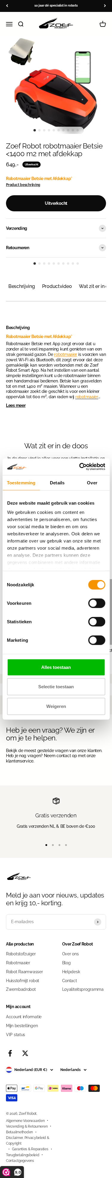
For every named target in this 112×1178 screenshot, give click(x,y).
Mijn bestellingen (22, 1025)
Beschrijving (21, 286)
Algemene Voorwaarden (25, 1121)
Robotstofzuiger (21, 953)
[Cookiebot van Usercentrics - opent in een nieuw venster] (79, 467)
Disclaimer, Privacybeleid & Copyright (27, 1141)
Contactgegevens (20, 1161)
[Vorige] (7, 6)
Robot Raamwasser (24, 971)
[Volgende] (105, 6)
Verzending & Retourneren (26, 1126)
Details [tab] (57, 482)
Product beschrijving (23, 185)
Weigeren (56, 706)
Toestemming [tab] (21, 482)
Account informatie (24, 1016)
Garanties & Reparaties (30, 1149)
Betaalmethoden (19, 1132)
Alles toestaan (56, 666)
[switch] (96, 603)
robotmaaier (65, 354)
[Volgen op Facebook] (10, 1053)
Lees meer (15, 405)
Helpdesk (71, 971)
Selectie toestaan (56, 686)
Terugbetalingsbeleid (22, 1155)
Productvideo (57, 286)
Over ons (70, 953)
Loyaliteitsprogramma (83, 989)
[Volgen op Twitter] (25, 1053)
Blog (66, 962)
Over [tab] (92, 482)
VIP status (15, 1034)
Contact (69, 980)
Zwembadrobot (21, 989)
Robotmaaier (18, 962)
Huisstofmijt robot (22, 980)
